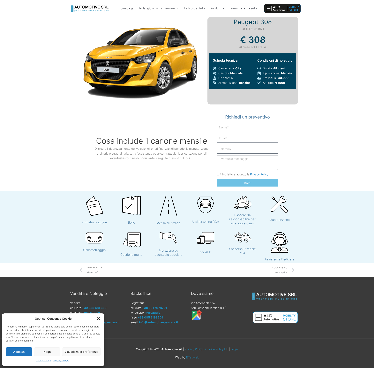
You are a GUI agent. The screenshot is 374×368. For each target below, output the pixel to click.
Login (234, 349)
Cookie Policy (43, 360)
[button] (99, 319)
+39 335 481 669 (94, 308)
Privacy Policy (61, 360)
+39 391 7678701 (154, 308)
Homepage (125, 8)
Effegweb (192, 357)
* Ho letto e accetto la (244, 174)
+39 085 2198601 (150, 317)
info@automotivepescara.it (158, 322)
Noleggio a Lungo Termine (157, 8)
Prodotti (216, 8)
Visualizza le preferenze (81, 352)
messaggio (92, 312)
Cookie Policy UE (216, 349)
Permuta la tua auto (244, 8)
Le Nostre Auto (194, 8)
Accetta (19, 352)
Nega (47, 352)
